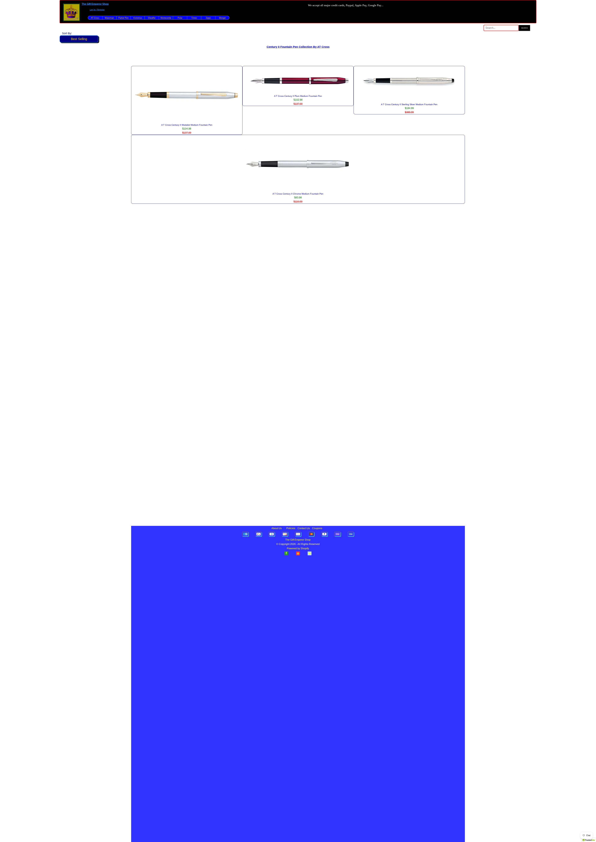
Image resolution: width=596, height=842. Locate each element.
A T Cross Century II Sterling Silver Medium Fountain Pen (409, 104)
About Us (276, 528)
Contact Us (304, 528)
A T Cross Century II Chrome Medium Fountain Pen (298, 194)
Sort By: (67, 33)
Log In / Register (97, 10)
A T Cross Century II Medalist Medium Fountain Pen (186, 125)
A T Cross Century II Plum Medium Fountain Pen (298, 96)
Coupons (317, 528)
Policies (290, 528)
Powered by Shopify (298, 548)
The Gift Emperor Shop (95, 4)
